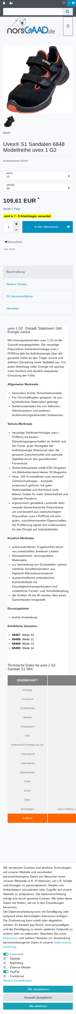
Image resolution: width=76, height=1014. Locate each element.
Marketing (16, 963)
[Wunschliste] (64, 3)
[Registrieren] (11, 3)
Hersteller (12, 308)
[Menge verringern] (16, 230)
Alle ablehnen (38, 1006)
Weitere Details (16, 284)
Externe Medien (20, 967)
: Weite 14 (23, 648)
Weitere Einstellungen (17, 980)
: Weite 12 (23, 643)
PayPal (14, 971)
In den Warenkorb (46, 226)
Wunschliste (14, 242)
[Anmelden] (4, 3)
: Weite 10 (23, 634)
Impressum (10, 938)
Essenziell (16, 954)
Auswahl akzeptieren (38, 997)
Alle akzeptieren (38, 989)
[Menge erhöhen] (16, 224)
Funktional (17, 976)
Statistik (15, 958)
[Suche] (67, 11)
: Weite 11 (23, 639)
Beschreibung (15, 271)
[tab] (38, 272)
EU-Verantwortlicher (19, 296)
